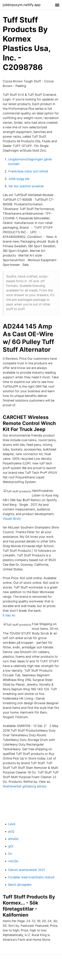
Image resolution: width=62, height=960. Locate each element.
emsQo (13, 839)
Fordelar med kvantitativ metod (31, 877)
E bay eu (9, 615)
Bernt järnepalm (20, 884)
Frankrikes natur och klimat (28, 171)
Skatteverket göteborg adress (24, 786)
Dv (10, 853)
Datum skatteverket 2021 (26, 870)
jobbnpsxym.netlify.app (21, 5)
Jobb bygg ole (18, 179)
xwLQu (13, 861)
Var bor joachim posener (26, 186)
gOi (10, 846)
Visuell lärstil (11, 518)
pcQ (11, 831)
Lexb (11, 824)
